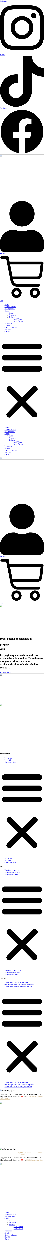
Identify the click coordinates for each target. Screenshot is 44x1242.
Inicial (11, 313)
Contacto (8, 331)
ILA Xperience (10, 309)
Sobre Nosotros (10, 307)
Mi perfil (8, 760)
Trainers (12, 317)
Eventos (7, 325)
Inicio (7, 305)
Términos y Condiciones (25, 1152)
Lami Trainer (18, 321)
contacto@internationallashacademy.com (19, 984)
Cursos (7, 311)
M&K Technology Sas (34, 1160)
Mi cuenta (8, 758)
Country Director (11, 327)
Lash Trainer (18, 319)
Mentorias (8, 323)
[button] (22, 379)
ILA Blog (8, 329)
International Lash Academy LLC (17, 982)
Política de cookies (11, 874)
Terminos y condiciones (13, 870)
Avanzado (12, 315)
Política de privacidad (12, 872)
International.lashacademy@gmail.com (18, 986)
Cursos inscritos (10, 762)
